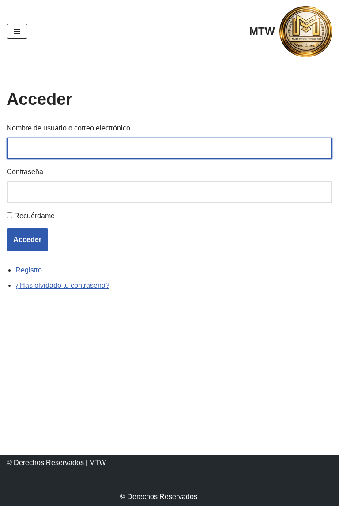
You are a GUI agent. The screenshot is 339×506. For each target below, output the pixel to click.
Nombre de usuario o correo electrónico (68, 128)
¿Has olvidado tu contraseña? (62, 285)
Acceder (27, 239)
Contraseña (25, 171)
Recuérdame (34, 216)
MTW (211, 496)
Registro (28, 270)
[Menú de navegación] (17, 31)
